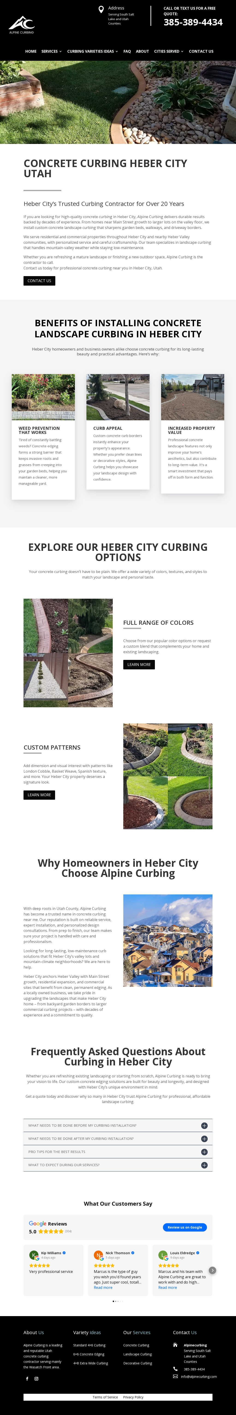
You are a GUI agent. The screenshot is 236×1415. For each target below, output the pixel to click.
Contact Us (201, 51)
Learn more (139, 664)
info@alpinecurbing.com (199, 1376)
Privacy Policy (133, 1397)
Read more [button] (103, 1287)
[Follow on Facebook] (27, 1378)
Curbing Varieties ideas (90, 51)
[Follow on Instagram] (36, 1378)
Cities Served (166, 51)
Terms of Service (105, 1397)
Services (49, 51)
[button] (23, 1270)
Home (30, 51)
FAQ (127, 51)
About (142, 51)
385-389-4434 (193, 21)
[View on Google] (33, 1255)
